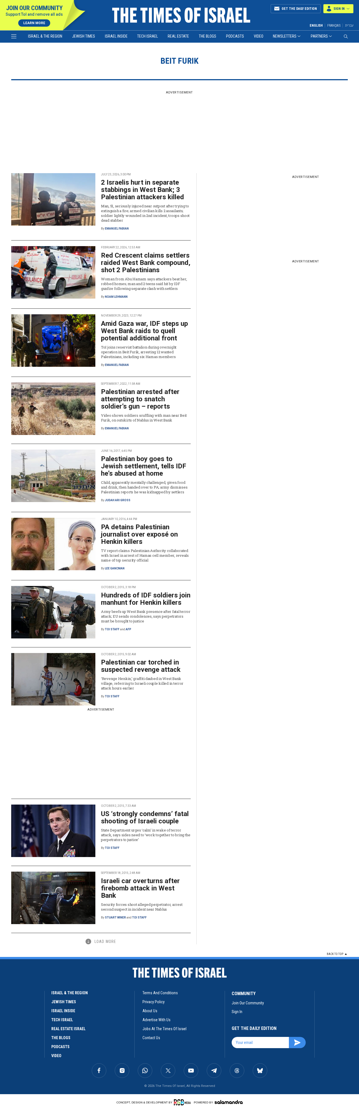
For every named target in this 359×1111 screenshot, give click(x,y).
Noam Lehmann (116, 296)
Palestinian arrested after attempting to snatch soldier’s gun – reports (140, 399)
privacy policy (153, 1002)
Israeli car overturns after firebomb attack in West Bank (140, 888)
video (56, 1055)
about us (149, 1011)
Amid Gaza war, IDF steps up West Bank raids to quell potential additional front (144, 331)
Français (333, 26)
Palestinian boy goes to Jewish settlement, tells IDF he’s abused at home (143, 466)
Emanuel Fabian (117, 228)
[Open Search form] (346, 36)
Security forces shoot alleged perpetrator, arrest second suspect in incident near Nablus (141, 907)
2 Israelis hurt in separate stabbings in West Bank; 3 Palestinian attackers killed (142, 189)
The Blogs (207, 36)
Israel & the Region (45, 36)
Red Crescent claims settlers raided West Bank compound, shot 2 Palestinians (145, 262)
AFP (128, 629)
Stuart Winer (115, 917)
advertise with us (156, 1020)
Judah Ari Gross (117, 500)
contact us (151, 1038)
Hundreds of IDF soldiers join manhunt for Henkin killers (145, 598)
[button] (338, 8)
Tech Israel (147, 36)
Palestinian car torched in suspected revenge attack (141, 666)
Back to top (335, 954)
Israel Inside (116, 36)
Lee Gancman (115, 568)
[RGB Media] (183, 1102)
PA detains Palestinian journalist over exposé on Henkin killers (139, 534)
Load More (105, 941)
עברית (349, 25)
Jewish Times (83, 36)
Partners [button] (319, 36)
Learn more (34, 23)
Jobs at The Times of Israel (164, 1029)
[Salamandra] (229, 1102)
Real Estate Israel (68, 1029)
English (316, 26)
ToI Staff (112, 629)
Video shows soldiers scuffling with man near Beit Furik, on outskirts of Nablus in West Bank (144, 418)
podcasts (60, 1046)
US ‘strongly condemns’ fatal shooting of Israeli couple (145, 817)
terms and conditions (160, 993)
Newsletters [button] (284, 36)
